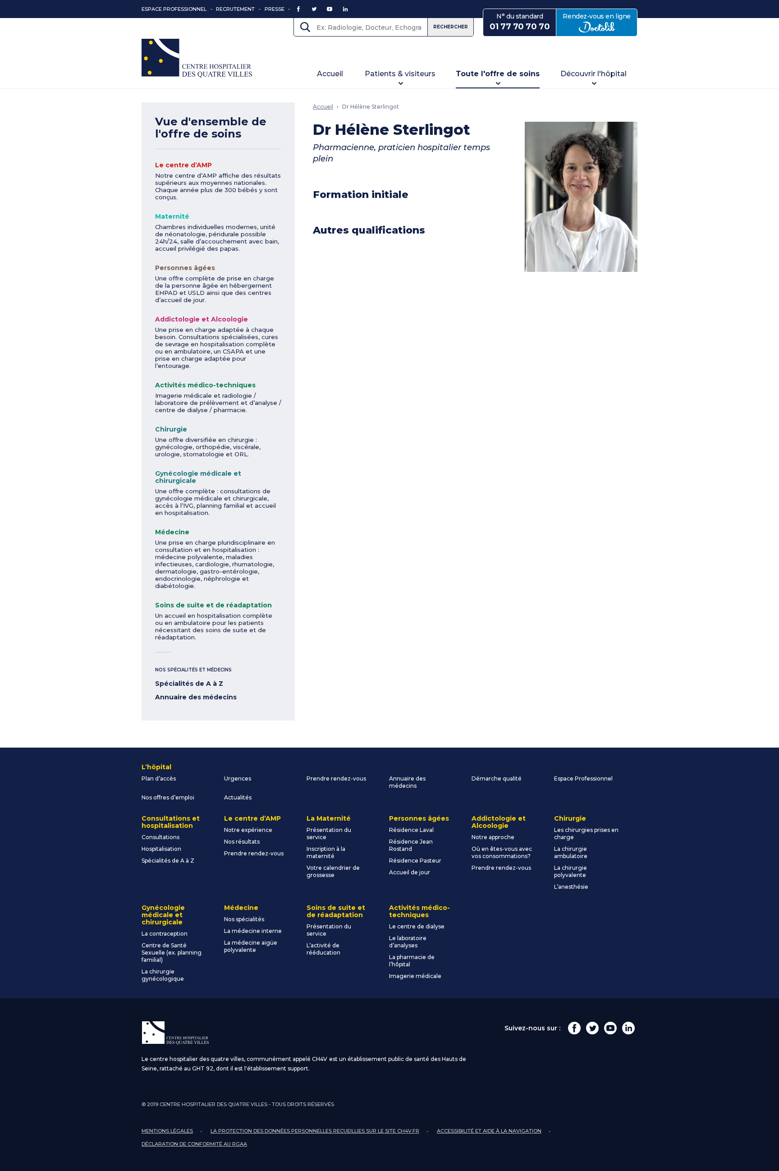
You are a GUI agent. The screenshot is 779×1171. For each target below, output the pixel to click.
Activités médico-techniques (205, 385)
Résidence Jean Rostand (411, 845)
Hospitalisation (161, 848)
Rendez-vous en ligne (600, 21)
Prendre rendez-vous (336, 778)
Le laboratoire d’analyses (407, 942)
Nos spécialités (244, 919)
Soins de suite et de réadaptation (213, 605)
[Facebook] (574, 1028)
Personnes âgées (185, 268)
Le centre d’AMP (183, 165)
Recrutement (235, 9)
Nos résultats (242, 841)
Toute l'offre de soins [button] (498, 73)
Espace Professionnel (174, 9)
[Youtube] (610, 1028)
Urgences (237, 778)
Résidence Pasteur (415, 860)
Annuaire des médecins (196, 697)
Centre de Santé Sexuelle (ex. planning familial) (172, 952)
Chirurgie (171, 429)
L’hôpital (156, 767)
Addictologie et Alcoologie (201, 319)
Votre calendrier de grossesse (333, 871)
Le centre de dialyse (416, 926)
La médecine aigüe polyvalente (250, 946)
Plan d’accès (159, 778)
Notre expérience (248, 830)
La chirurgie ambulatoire (570, 852)
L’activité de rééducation (323, 949)
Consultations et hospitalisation (171, 822)
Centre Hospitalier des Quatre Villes (197, 58)
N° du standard (520, 22)
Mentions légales (167, 1131)
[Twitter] (592, 1028)
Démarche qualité (497, 778)
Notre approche (493, 837)
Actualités (238, 797)
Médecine (172, 532)
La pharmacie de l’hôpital (412, 961)
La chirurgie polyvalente (570, 871)
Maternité (172, 216)
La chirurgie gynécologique (163, 975)
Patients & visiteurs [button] (400, 73)
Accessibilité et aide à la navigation (489, 1131)
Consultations (160, 837)
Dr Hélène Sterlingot (370, 106)
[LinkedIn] (628, 1028)
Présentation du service (329, 833)
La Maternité (329, 818)
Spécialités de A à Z (189, 684)
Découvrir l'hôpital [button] (593, 73)
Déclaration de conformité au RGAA (194, 1144)
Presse (274, 9)
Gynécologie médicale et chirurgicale (198, 477)
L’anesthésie (571, 886)
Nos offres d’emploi (168, 797)
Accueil (330, 73)
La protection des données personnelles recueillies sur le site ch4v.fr (315, 1131)
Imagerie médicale (415, 976)
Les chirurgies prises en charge (586, 833)
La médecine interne (253, 931)
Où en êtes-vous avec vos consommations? (502, 852)
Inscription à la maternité (326, 852)
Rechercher (450, 27)
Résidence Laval (411, 830)
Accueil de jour (409, 872)
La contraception (165, 933)
